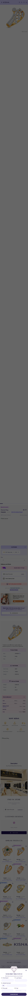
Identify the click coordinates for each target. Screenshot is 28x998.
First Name (6, 978)
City (17, 988)
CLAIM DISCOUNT (14, 994)
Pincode (5, 988)
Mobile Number (7, 983)
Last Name (18, 978)
